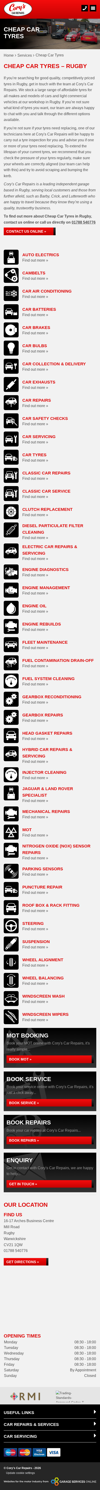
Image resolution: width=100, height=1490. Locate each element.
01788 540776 (84, 222)
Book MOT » (20, 1059)
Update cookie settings (20, 1473)
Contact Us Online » (26, 231)
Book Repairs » (24, 1140)
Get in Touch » (23, 1184)
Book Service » (24, 1103)
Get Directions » (22, 1262)
